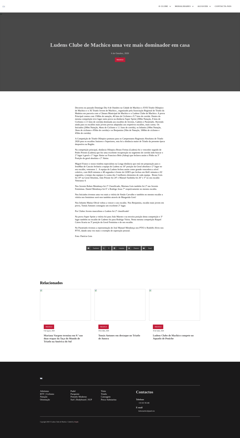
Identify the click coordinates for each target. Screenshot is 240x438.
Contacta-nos (223, 6)
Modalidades (183, 6)
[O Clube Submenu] (170, 6)
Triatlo (120, 60)
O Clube (163, 6)
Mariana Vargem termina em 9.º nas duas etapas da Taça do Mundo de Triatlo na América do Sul (63, 338)
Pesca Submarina (108, 399)
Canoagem (105, 396)
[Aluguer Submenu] (210, 6)
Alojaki (76, 422)
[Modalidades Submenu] (193, 6)
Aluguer (203, 6)
